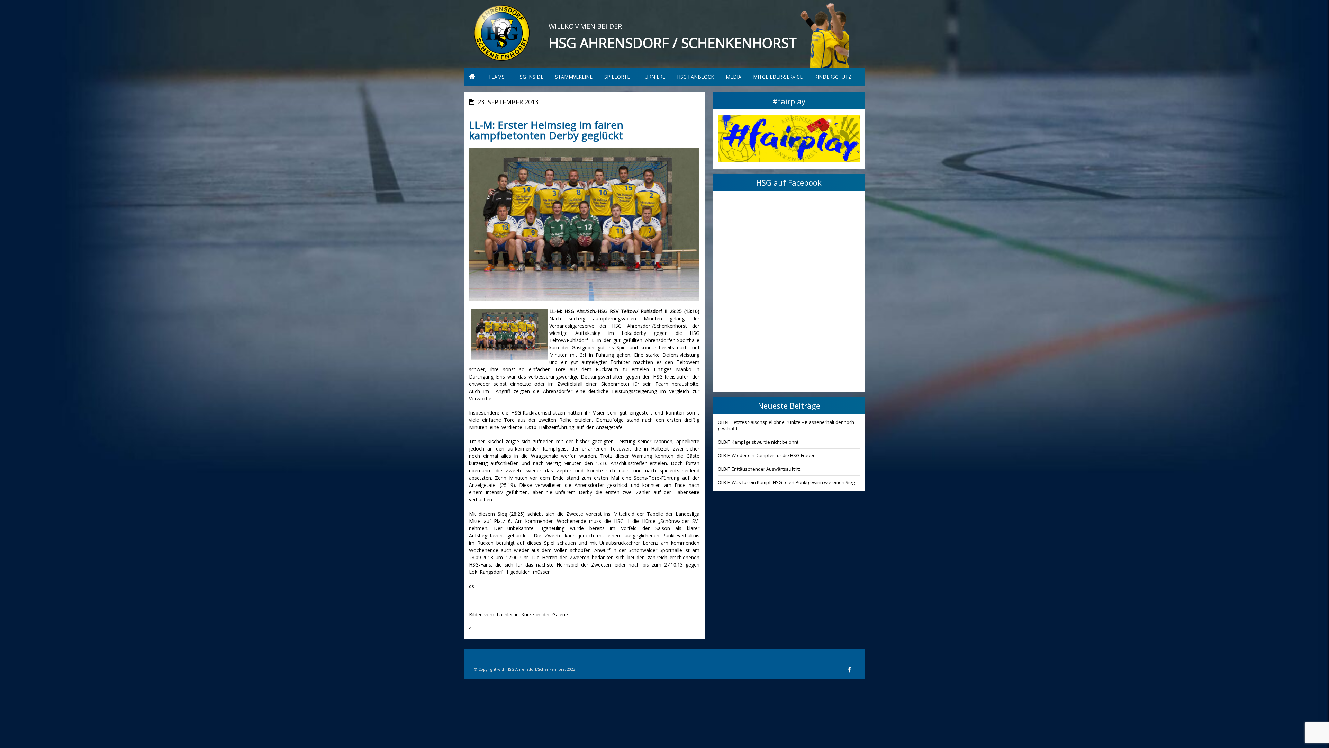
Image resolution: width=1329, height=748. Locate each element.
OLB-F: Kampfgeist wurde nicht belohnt (758, 442)
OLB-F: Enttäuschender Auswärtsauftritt (759, 469)
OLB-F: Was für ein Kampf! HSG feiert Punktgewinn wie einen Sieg (786, 482)
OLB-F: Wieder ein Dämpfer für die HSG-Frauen (767, 455)
